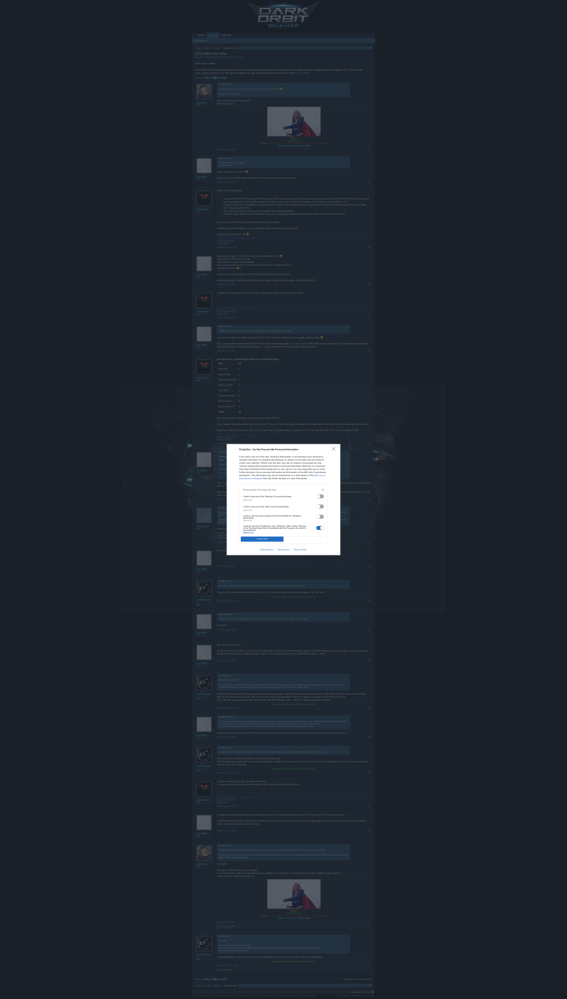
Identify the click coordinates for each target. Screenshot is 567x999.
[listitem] (283, 489)
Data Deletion (266, 549)
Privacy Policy (300, 549)
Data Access (283, 549)
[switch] (320, 496)
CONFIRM (262, 539)
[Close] (334, 450)
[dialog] (283, 499)
